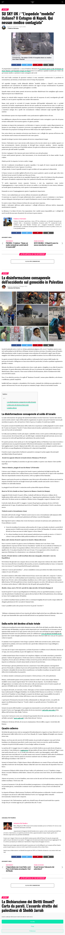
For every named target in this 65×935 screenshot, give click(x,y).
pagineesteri (24, 750)
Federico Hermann (13, 28)
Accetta (32, 921)
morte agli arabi (19, 718)
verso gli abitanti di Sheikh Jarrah (51, 633)
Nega (32, 926)
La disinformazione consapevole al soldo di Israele (22, 402)
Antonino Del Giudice (14, 288)
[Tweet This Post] (27, 65)
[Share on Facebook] (16, 65)
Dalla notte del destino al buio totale (18, 405)
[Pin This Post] (38, 65)
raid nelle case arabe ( (49, 710)
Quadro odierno (12, 408)
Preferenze (32, 931)
